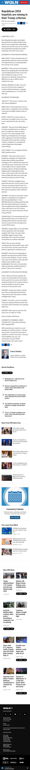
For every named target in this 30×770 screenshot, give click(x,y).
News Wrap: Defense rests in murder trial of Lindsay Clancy (20, 453)
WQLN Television (7, 744)
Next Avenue (6, 749)
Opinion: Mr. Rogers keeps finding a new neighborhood (21, 584)
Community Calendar (15, 509)
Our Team (5, 735)
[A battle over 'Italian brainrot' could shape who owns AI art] (21, 640)
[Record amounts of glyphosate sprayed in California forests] (7, 477)
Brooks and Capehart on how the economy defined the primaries (20, 441)
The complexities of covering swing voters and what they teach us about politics (15, 396)
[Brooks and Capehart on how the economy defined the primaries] (7, 442)
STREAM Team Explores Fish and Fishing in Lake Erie (19, 530)
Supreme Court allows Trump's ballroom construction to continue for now (8, 682)
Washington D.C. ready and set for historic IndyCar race (14, 379)
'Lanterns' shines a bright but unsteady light (21, 613)
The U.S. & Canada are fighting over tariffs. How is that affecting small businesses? (15, 414)
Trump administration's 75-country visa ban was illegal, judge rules (8, 586)
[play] (2, 768)
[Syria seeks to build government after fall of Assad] (7, 430)
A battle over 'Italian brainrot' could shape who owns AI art (21, 649)
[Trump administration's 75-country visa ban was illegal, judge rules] (8, 575)
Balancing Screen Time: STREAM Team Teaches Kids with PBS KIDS (19, 540)
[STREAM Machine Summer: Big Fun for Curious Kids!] (7, 551)
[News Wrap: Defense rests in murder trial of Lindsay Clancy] (7, 454)
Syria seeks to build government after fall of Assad (19, 429)
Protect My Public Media (9, 751)
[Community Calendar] (15, 496)
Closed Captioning (7, 737)
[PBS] (5, 758)
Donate (25, 2)
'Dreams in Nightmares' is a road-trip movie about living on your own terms (21, 682)
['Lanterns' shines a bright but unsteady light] (21, 605)
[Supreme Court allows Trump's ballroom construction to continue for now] (8, 671)
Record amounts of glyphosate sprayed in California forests (19, 476)
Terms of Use (6, 740)
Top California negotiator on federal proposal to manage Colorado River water (15, 405)
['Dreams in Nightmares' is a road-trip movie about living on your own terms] (21, 671)
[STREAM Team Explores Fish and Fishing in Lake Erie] (7, 530)
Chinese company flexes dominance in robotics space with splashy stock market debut (16, 387)
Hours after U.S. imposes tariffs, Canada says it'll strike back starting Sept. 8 (8, 650)
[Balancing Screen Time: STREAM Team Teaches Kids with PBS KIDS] (7, 541)
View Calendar (15, 517)
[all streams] (28, 768)
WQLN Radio (6, 745)
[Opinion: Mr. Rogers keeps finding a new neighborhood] (21, 575)
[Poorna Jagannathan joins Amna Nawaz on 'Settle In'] (7, 465)
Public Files (6, 736)
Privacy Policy (6, 739)
